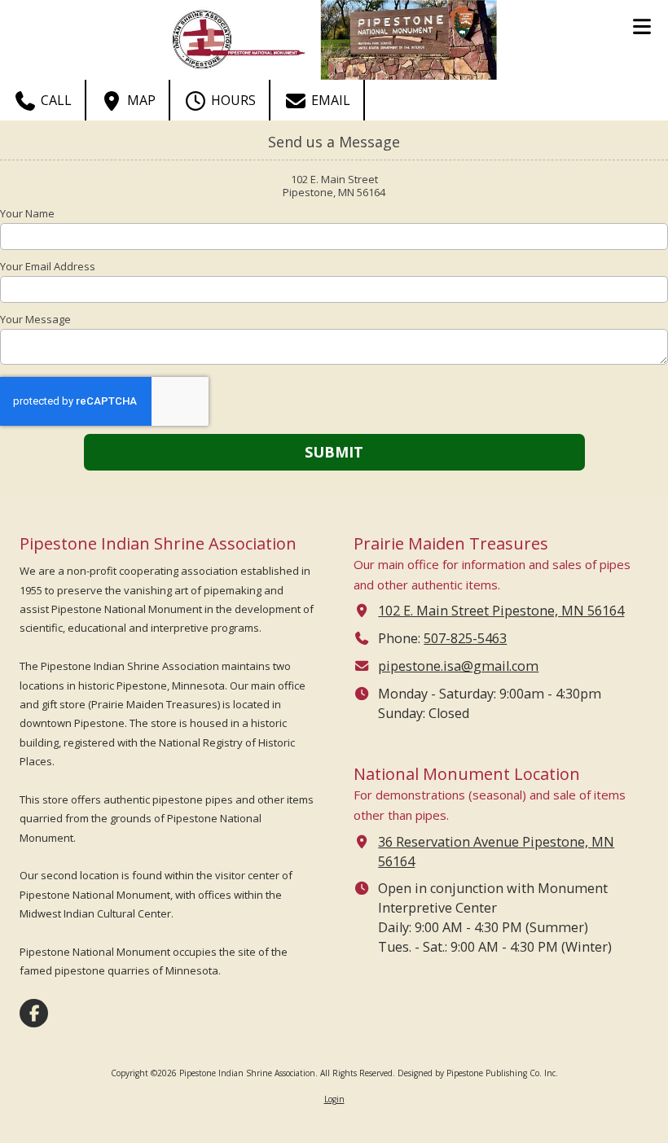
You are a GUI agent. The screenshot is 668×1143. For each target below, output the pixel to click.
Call (54, 100)
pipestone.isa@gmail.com (458, 666)
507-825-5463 (465, 638)
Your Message (35, 319)
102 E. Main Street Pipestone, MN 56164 (501, 611)
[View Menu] (641, 26)
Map (140, 100)
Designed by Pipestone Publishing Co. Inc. (478, 1073)
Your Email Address (47, 266)
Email (329, 100)
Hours (232, 100)
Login (334, 1099)
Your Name (27, 213)
